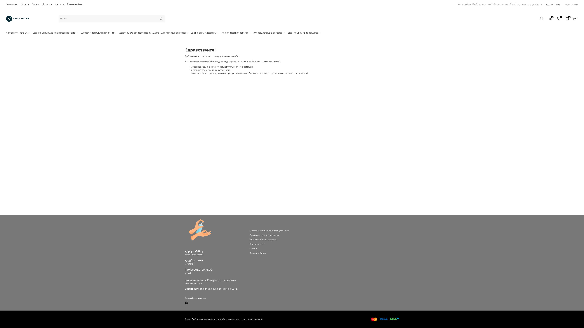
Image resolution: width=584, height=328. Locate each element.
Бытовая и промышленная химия (97, 33)
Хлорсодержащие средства (268, 33)
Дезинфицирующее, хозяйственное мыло (54, 33)
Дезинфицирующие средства (303, 33)
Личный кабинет (75, 4)
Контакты (59, 4)
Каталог (25, 4)
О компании (12, 4)
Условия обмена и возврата (263, 240)
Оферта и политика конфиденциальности (270, 231)
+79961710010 (194, 260)
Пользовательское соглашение (265, 235)
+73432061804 (553, 4)
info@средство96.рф (198, 269)
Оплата (36, 4)
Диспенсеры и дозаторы (203, 33)
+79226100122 (571, 4)
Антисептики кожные (17, 33)
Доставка (47, 4)
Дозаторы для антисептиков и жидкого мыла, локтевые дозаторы (152, 33)
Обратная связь (257, 244)
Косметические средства (235, 33)
